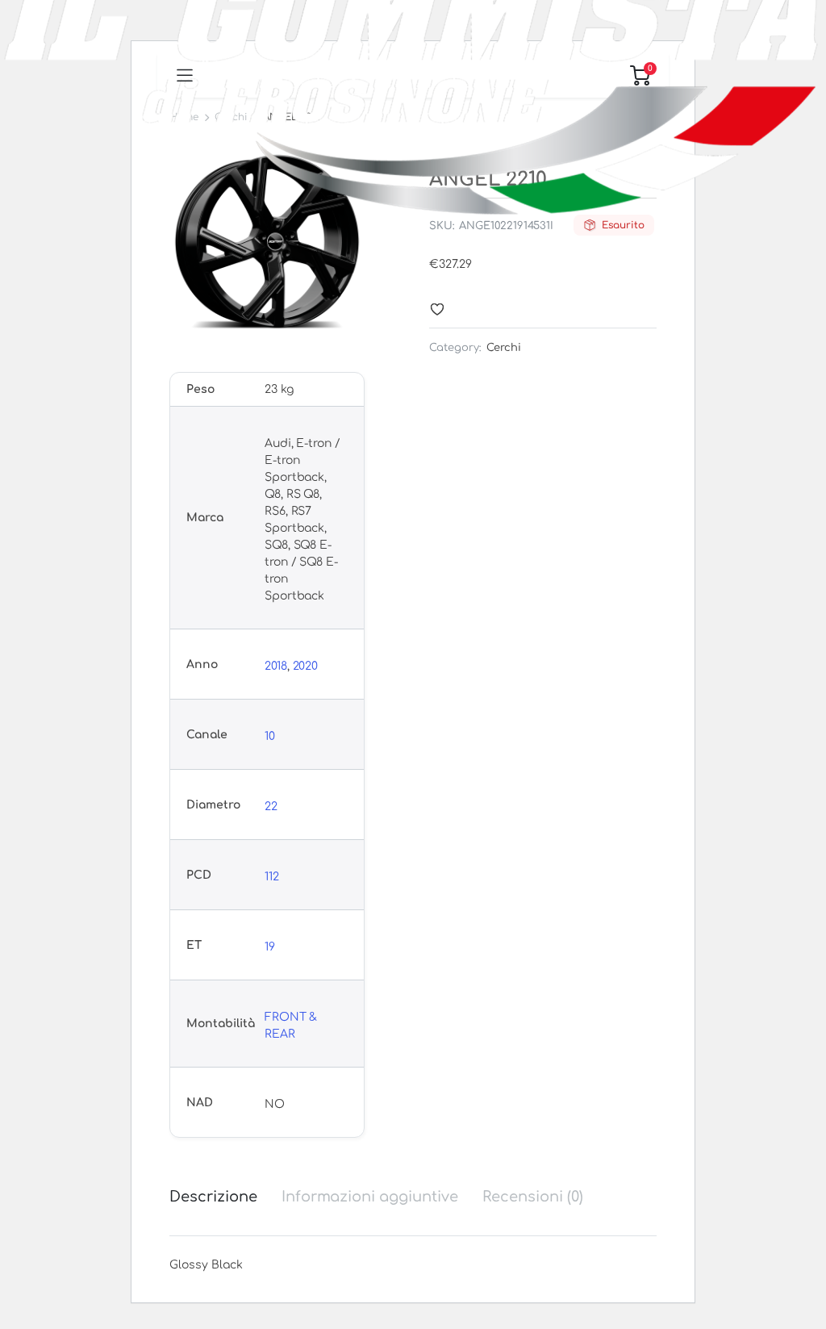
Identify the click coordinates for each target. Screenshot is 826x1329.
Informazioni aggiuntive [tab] (370, 1197)
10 (270, 736)
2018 (276, 666)
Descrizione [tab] (213, 1197)
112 (272, 877)
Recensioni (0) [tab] (532, 1197)
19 (270, 947)
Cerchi (503, 347)
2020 (306, 666)
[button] (437, 309)
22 (271, 806)
